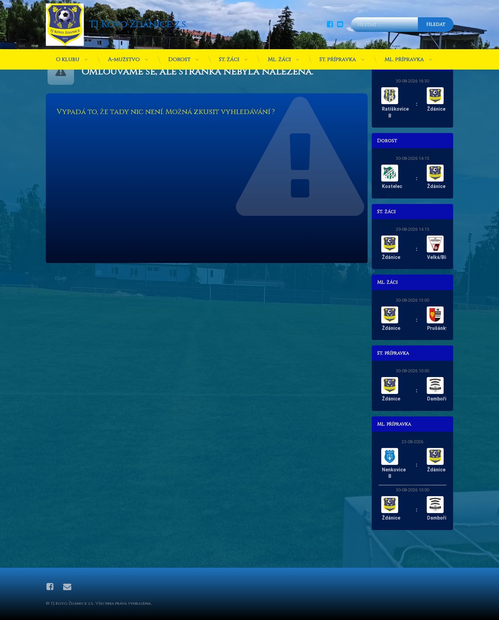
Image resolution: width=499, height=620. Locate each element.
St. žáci (229, 59)
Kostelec (392, 186)
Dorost (179, 59)
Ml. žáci (279, 59)
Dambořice (439, 398)
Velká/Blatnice (443, 257)
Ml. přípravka (404, 59)
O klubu (67, 59)
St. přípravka (337, 59)
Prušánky (437, 328)
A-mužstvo (124, 59)
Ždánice (436, 109)
